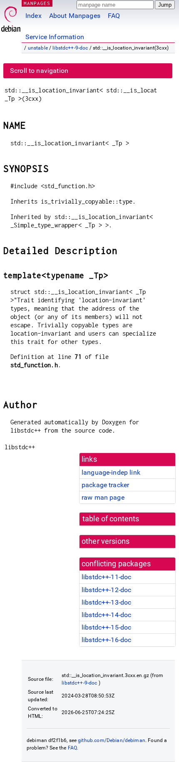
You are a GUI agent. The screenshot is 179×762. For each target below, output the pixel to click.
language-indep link (111, 472)
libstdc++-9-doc (70, 48)
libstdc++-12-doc (106, 590)
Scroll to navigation (39, 71)
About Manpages (74, 16)
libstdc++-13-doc (106, 602)
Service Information (54, 37)
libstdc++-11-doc (106, 577)
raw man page (103, 497)
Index (33, 16)
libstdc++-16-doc (106, 640)
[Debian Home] (10, 17)
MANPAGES (37, 3)
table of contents (110, 519)
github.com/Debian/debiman (111, 740)
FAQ (114, 16)
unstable (38, 48)
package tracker (105, 485)
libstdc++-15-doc (106, 627)
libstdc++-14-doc (106, 615)
